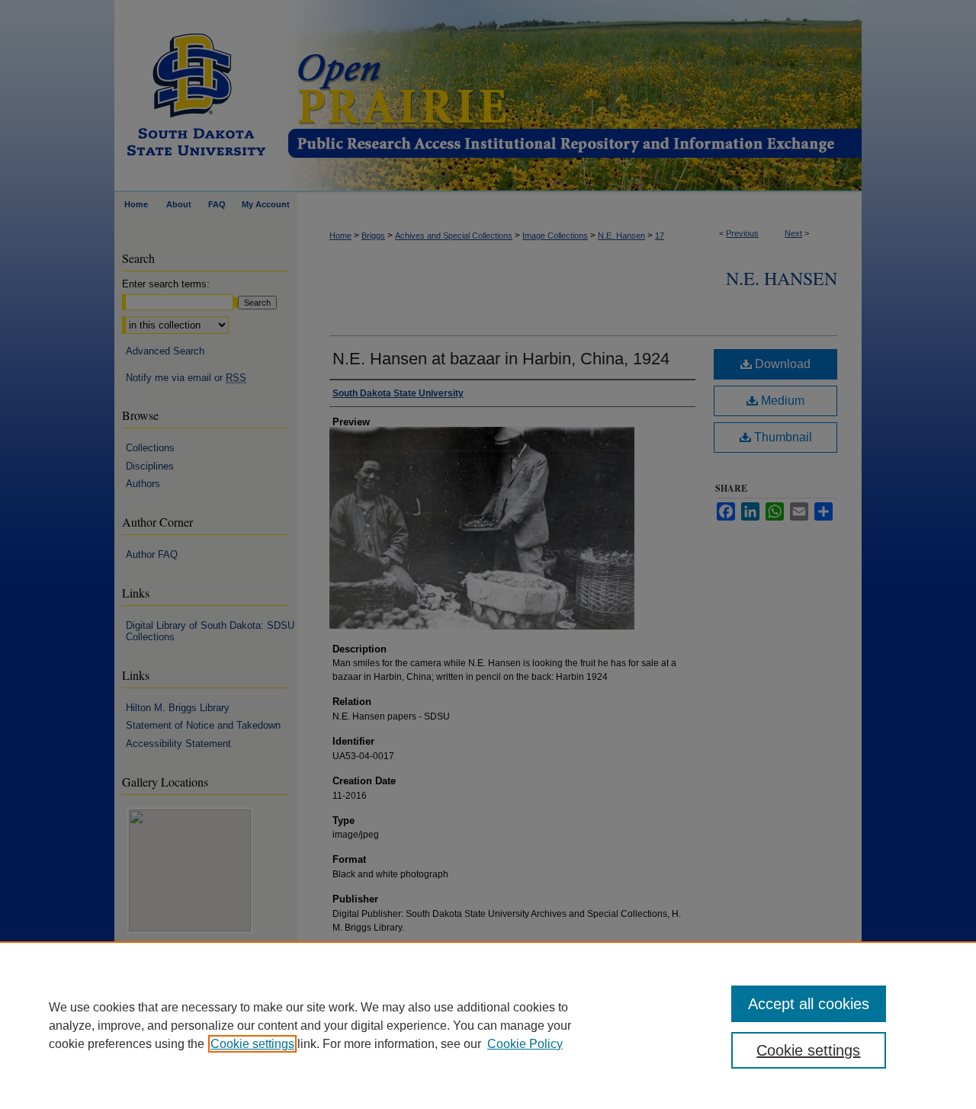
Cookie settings (252, 1043)
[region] (488, 1025)
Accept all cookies (808, 1003)
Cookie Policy (525, 1043)
